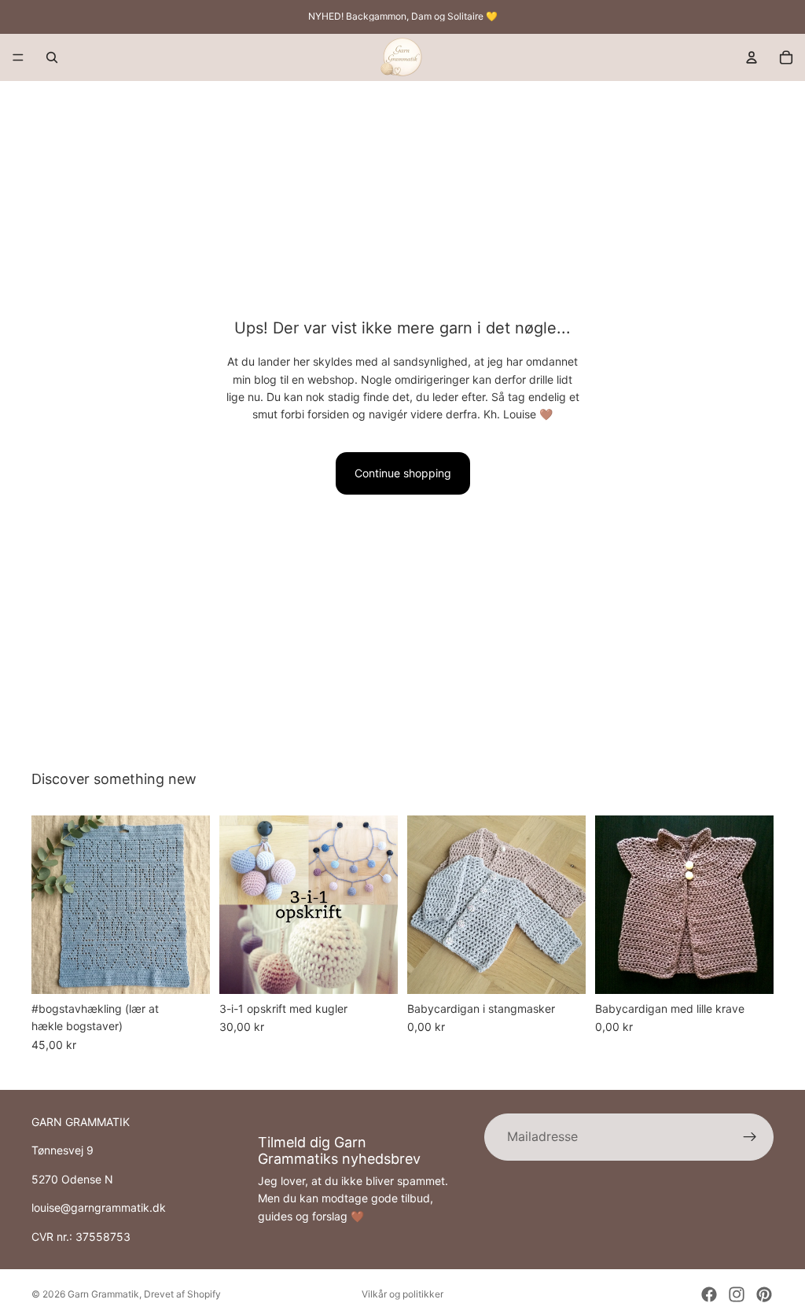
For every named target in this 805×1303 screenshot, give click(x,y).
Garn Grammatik (103, 1294)
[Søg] (52, 57)
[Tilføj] (185, 969)
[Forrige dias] (48, 905)
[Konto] (751, 57)
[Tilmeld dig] (749, 1137)
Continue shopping (403, 473)
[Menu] (18, 57)
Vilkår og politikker (402, 1294)
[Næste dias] (192, 905)
